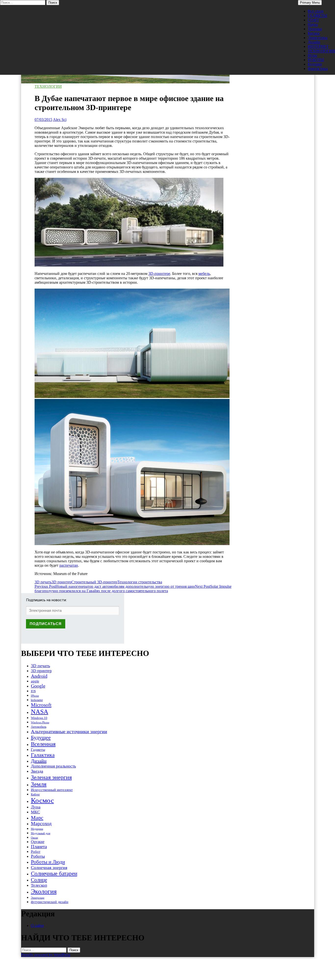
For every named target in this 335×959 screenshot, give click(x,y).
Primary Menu (310, 2)
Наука (313, 24)
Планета (39, 846)
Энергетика (317, 38)
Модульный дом (40, 833)
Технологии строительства (139, 582)
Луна (35, 807)
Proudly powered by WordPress (45, 955)
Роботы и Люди (48, 862)
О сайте (37, 925)
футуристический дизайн (49, 902)
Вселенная (43, 744)
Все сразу (316, 11)
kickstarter (37, 700)
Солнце (39, 880)
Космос (314, 33)
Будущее (315, 64)
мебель (204, 273)
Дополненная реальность (53, 766)
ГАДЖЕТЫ (317, 15)
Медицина (37, 829)
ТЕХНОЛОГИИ (321, 51)
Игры (312, 55)
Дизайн (314, 42)
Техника (315, 29)
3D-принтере (159, 273)
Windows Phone (40, 722)
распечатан (68, 565)
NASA (39, 711)
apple (35, 681)
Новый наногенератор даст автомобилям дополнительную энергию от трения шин (115, 586)
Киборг (35, 794)
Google (38, 686)
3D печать (43, 582)
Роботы (38, 856)
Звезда (37, 771)
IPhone (35, 695)
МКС (35, 812)
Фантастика (318, 68)
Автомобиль (38, 727)
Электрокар (37, 897)
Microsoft (41, 705)
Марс (37, 818)
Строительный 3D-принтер (94, 582)
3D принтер (61, 582)
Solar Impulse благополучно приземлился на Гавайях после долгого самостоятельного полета (133, 588)
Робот (35, 851)
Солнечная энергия (49, 867)
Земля (39, 784)
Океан (34, 837)
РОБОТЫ (316, 60)
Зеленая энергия (51, 777)
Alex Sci (59, 119)
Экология (44, 891)
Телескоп (39, 885)
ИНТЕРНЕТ (318, 46)
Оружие (37, 842)
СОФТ (313, 20)
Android (39, 676)
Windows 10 (39, 718)
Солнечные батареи (54, 873)
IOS (33, 691)
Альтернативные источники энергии (69, 731)
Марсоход (41, 823)
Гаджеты (38, 749)
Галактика (43, 755)
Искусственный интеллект (52, 790)
